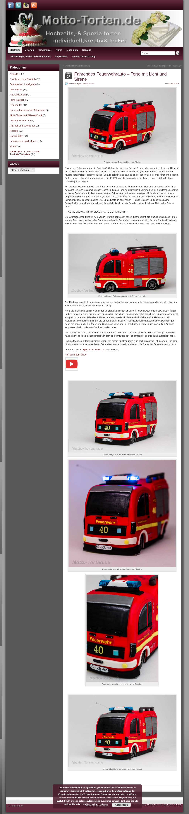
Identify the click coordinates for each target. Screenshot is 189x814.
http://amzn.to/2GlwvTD (93, 349)
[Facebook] (11, 5)
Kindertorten (16, 105)
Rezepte (14, 131)
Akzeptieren (121, 804)
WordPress (152, 804)
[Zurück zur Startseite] (94, 28)
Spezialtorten (16, 136)
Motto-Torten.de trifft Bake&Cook (26, 115)
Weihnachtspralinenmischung (77, 65)
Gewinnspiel (16, 89)
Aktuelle (14, 74)
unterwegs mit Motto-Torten (23, 141)
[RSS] (34, 5)
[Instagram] (26, 5)
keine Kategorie (18, 100)
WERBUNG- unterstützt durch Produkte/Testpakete (24, 153)
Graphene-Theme (172, 804)
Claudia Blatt (174, 83)
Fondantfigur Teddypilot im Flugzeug (163, 65)
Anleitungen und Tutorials (23, 79)
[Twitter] (18, 5)
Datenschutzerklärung (97, 804)
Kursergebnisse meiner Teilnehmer (27, 110)
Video (13, 146)
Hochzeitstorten (18, 94)
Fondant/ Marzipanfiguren (23, 84)
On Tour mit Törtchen (20, 120)
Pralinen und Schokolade (22, 125)
